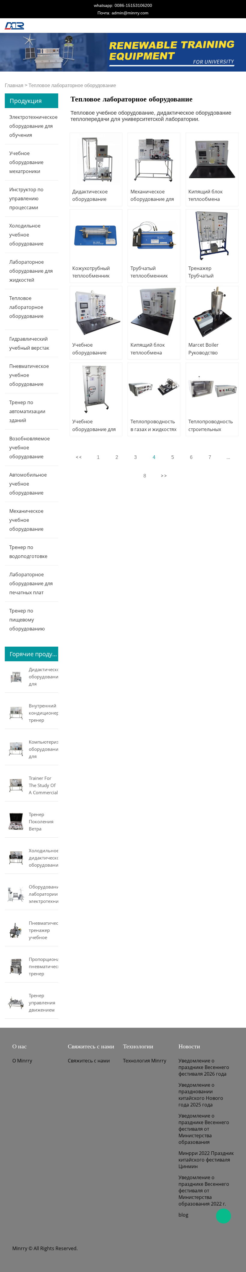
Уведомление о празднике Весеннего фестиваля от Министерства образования (203, 1128)
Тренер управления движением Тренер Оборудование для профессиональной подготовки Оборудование (43, 1003)
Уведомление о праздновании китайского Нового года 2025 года (200, 1095)
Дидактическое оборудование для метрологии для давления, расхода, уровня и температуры (43, 677)
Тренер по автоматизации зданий (27, 411)
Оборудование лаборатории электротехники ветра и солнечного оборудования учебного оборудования (43, 894)
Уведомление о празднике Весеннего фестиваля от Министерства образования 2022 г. (203, 1190)
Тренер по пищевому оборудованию (27, 619)
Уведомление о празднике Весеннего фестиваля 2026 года (203, 1067)
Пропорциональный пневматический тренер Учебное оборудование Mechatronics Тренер (43, 967)
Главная (14, 85)
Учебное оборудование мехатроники (26, 162)
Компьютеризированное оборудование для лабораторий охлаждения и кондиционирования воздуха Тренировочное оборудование (43, 749)
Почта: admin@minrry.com (123, 12)
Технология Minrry (144, 1060)
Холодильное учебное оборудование (26, 234)
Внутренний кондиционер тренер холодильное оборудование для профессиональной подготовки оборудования (43, 713)
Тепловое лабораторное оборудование (72, 85)
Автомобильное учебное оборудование (28, 483)
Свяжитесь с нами (89, 1060)
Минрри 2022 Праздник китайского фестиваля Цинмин (206, 1160)
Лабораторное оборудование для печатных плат (31, 583)
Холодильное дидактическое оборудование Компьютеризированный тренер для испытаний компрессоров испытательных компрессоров (43, 858)
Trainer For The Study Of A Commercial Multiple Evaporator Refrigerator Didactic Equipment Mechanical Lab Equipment (43, 786)
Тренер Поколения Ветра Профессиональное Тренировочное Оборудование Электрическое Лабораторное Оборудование (43, 822)
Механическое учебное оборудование (26, 520)
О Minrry (22, 1060)
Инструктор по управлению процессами (26, 198)
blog (183, 1215)
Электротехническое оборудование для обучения (33, 126)
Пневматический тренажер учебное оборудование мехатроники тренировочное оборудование (43, 931)
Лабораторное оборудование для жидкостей (31, 271)
